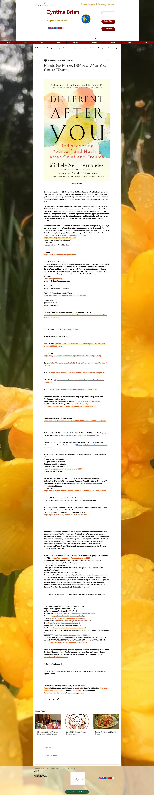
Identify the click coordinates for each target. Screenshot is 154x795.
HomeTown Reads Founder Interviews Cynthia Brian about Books (47, 733)
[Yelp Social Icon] (61, 28)
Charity (92, 48)
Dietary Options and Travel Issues (105, 733)
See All (117, 711)
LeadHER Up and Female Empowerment (76, 733)
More (109, 48)
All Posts (38, 48)
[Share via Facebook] (45, 699)
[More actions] (109, 60)
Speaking (83, 48)
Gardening (48, 48)
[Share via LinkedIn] (53, 699)
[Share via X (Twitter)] (49, 699)
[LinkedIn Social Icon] (49, 28)
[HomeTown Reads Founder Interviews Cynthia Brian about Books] (48, 721)
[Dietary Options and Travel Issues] (106, 721)
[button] (116, 48)
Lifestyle (101, 48)
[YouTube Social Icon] (59, 28)
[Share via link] (58, 699)
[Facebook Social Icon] (53, 28)
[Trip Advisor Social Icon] (63, 28)
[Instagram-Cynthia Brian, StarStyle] (51, 28)
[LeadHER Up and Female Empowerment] (77, 721)
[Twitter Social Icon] (57, 28)
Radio (65, 48)
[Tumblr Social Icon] (55, 28)
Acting (57, 48)
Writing (73, 48)
